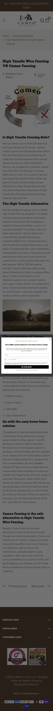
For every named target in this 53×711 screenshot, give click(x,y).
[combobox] (6, 359)
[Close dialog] (50, 339)
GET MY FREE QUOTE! (26, 367)
